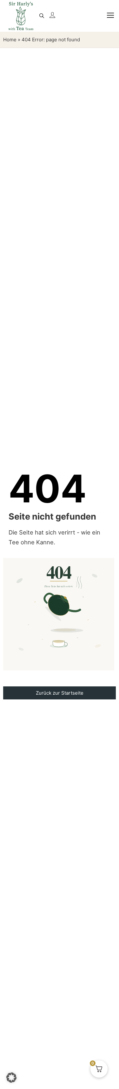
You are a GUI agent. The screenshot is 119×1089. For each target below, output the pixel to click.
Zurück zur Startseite (59, 693)
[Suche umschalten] (41, 16)
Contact (59, 712)
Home (10, 40)
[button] (11, 1077)
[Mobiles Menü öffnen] (107, 19)
